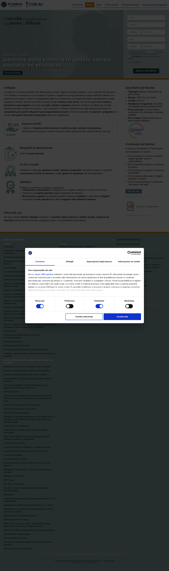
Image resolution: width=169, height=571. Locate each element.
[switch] (69, 306)
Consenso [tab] (40, 262)
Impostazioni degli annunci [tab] (99, 262)
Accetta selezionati (84, 317)
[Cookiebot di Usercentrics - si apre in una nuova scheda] (129, 253)
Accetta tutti (122, 317)
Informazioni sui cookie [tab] (129, 262)
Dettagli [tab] (69, 262)
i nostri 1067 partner (43, 274)
